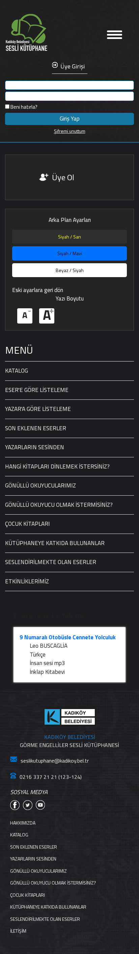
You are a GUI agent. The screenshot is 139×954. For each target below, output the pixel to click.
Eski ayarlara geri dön (37, 290)
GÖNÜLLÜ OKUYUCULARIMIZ (40, 485)
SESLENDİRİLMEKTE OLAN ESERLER (50, 562)
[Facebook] (15, 805)
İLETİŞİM (18, 930)
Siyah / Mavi (69, 253)
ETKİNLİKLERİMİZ (27, 581)
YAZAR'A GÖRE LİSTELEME (38, 409)
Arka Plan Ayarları (70, 220)
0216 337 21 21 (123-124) (51, 777)
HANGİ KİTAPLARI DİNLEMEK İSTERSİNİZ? (57, 466)
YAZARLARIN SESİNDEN (34, 447)
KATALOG (16, 370)
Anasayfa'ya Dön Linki (47, 33)
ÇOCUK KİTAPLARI (27, 523)
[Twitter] (27, 805)
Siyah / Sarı (69, 236)
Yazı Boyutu (70, 298)
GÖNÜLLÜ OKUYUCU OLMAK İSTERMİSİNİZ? (59, 504)
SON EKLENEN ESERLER (35, 428)
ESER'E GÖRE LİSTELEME (36, 390)
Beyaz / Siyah (70, 270)
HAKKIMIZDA (22, 822)
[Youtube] (40, 805)
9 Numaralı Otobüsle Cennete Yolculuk (68, 637)
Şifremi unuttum (69, 130)
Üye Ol (63, 177)
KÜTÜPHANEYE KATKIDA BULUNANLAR (55, 543)
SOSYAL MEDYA (29, 792)
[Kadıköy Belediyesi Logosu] (69, 717)
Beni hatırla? (23, 107)
